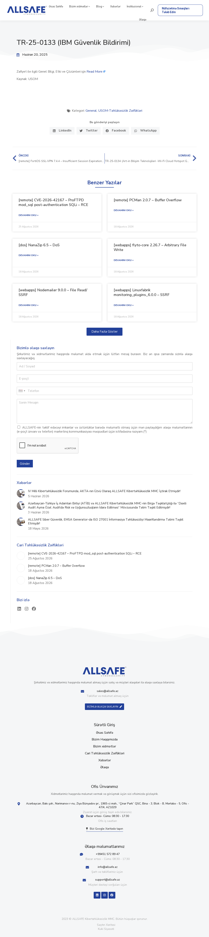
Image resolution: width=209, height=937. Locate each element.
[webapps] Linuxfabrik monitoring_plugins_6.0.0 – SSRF (141, 292)
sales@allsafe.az (107, 691)
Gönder (25, 463)
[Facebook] (33, 608)
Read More (94, 71)
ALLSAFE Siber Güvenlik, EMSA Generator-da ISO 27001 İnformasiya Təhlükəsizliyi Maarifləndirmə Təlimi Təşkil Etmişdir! (105, 522)
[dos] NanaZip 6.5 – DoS (39, 245)
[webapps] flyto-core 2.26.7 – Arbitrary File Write (150, 247)
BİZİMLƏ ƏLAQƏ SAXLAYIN (102, 706)
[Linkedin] (97, 895)
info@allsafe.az (108, 867)
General (91, 110)
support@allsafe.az (107, 880)
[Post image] (21, 493)
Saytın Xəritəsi (106, 925)
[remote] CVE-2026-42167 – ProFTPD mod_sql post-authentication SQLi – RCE (53, 202)
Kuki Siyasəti (106, 929)
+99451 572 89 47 (108, 854)
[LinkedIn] (19, 608)
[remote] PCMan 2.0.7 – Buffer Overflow (148, 200)
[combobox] (21, 391)
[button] (62, 131)
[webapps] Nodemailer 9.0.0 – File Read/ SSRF (53, 292)
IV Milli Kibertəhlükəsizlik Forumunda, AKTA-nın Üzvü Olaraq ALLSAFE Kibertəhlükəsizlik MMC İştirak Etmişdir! (104, 491)
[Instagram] (26, 608)
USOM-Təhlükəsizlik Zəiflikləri (120, 110)
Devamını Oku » (28, 215)
